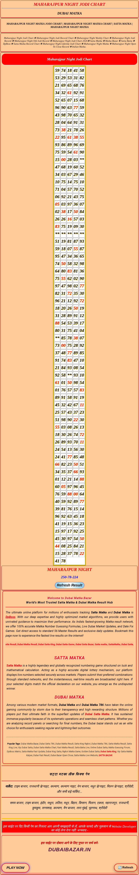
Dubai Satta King (108, 751)
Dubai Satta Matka (97, 714)
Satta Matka (14, 665)
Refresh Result (69, 585)
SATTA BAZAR (105, 755)
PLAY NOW (15, 868)
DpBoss (10, 617)
